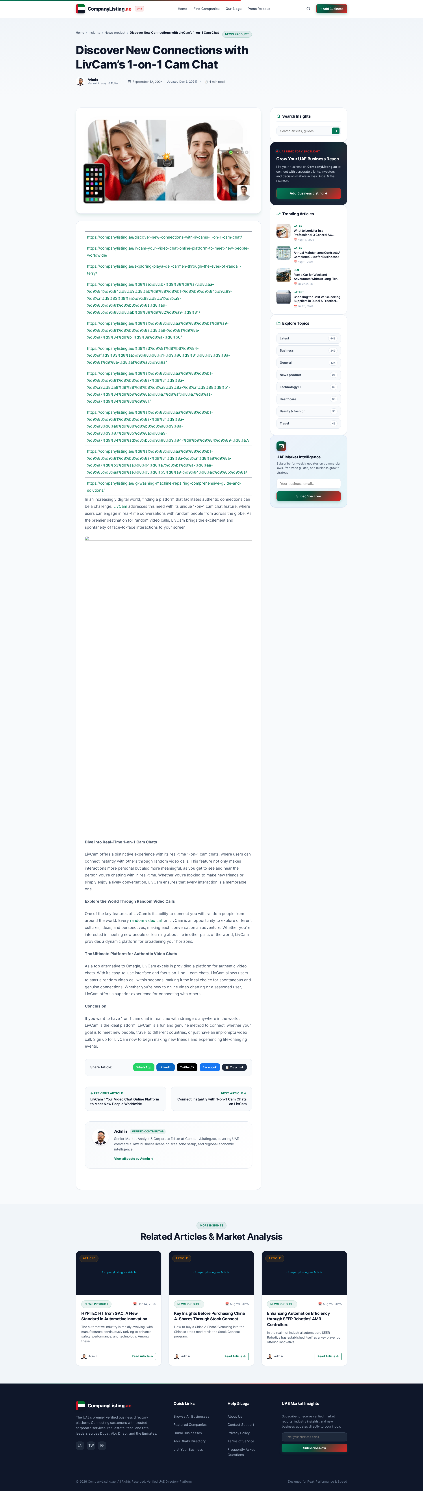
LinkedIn (165, 1067)
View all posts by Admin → (134, 1158)
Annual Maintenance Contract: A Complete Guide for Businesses (317, 255)
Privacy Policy (239, 1433)
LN (80, 1445)
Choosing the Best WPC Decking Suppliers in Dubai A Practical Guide (317, 299)
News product (237, 34)
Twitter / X (187, 1067)
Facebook (210, 1067)
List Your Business (188, 1449)
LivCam (120, 506)
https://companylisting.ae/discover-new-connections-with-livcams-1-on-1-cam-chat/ (164, 237)
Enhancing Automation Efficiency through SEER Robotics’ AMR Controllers (298, 1319)
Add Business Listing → (309, 193)
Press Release (259, 9)
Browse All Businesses (191, 1416)
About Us (235, 1416)
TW (91, 1445)
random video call (146, 920)
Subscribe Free (308, 496)
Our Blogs (233, 9)
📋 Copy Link (234, 1067)
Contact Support (241, 1424)
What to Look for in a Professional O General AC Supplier (313, 233)
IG (102, 1445)
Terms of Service (241, 1441)
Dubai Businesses (188, 1433)
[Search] (336, 131)
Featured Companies (190, 1424)
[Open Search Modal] (308, 8)
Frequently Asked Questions (241, 1452)
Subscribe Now (314, 1448)
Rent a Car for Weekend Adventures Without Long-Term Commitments (317, 277)
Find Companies (206, 9)
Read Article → (142, 1356)
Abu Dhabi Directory (190, 1441)
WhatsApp (143, 1067)
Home (182, 9)
